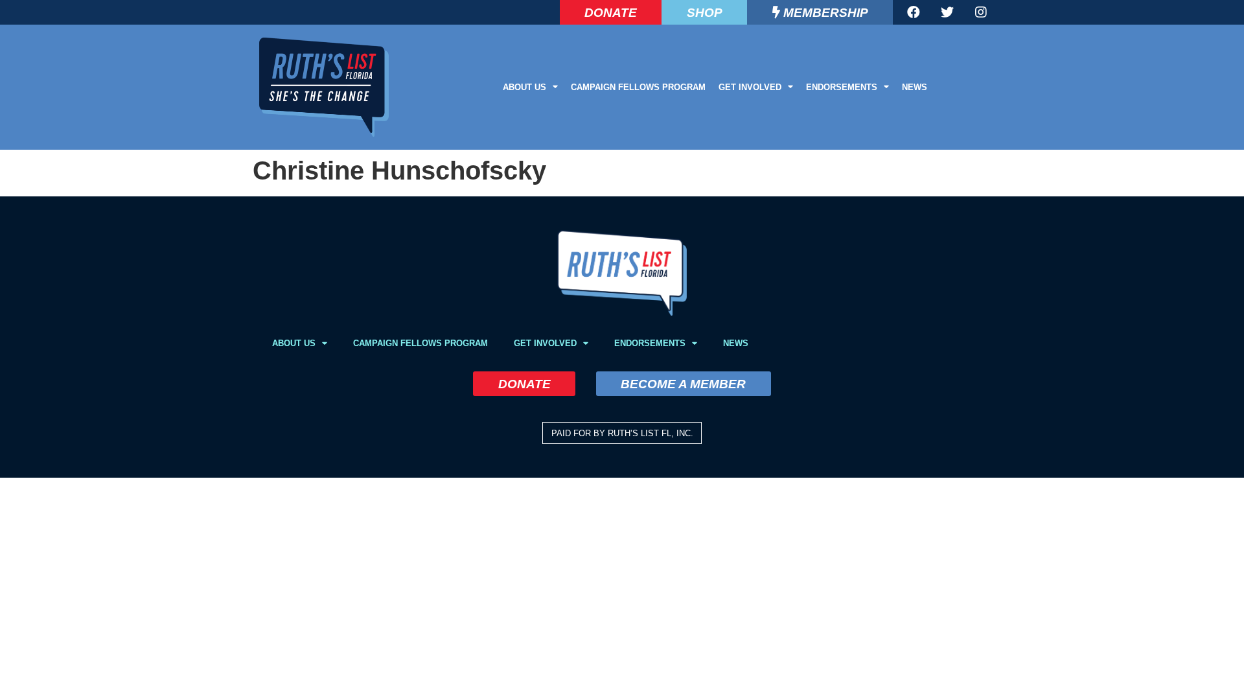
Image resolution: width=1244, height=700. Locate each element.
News (914, 87)
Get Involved (750, 87)
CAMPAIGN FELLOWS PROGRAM (638, 87)
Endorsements (841, 87)
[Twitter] (947, 12)
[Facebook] (913, 12)
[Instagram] (981, 12)
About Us (524, 87)
